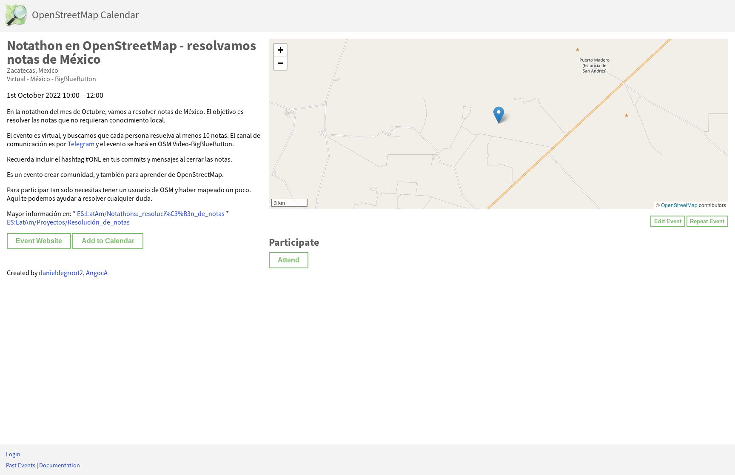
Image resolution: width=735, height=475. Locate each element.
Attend (288, 260)
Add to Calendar (108, 241)
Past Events (20, 465)
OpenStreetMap (679, 204)
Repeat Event (707, 221)
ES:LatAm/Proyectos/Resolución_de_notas (68, 222)
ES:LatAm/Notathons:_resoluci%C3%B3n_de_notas (151, 213)
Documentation (59, 465)
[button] (498, 115)
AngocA (97, 272)
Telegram (81, 143)
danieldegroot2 (61, 272)
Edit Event (667, 221)
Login (13, 454)
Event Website (39, 241)
